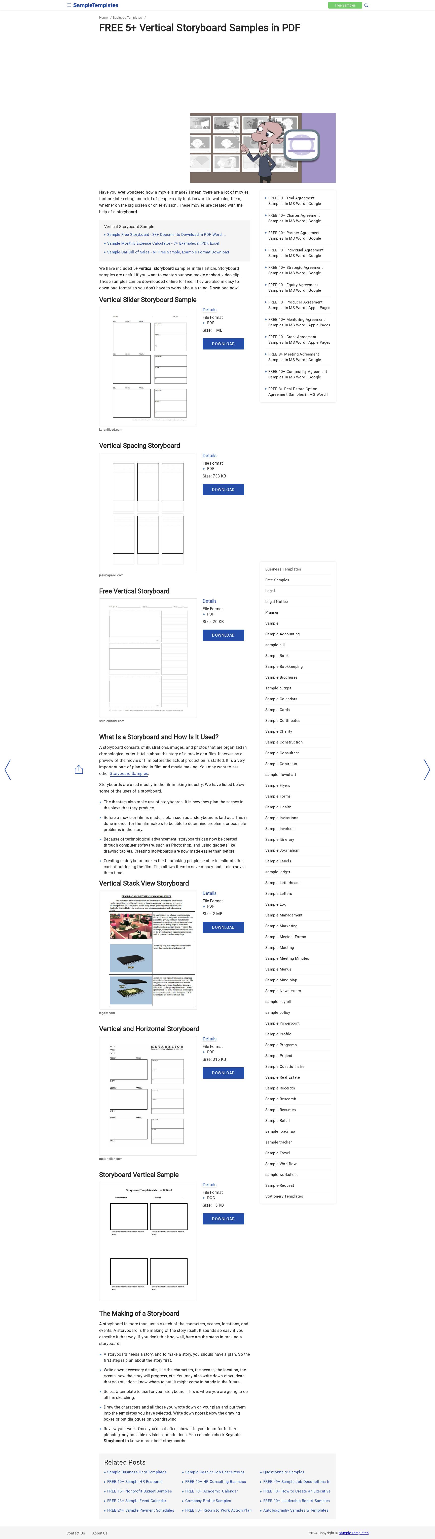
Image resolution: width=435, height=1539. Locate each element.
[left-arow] (8, 770)
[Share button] (79, 770)
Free (345, 5)
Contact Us (75, 1533)
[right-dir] (427, 770)
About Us (99, 1533)
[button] (366, 5)
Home (103, 17)
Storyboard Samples (129, 773)
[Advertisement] (217, 72)
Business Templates (127, 17)
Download (223, 343)
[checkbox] (69, 5)
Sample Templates (354, 1533)
